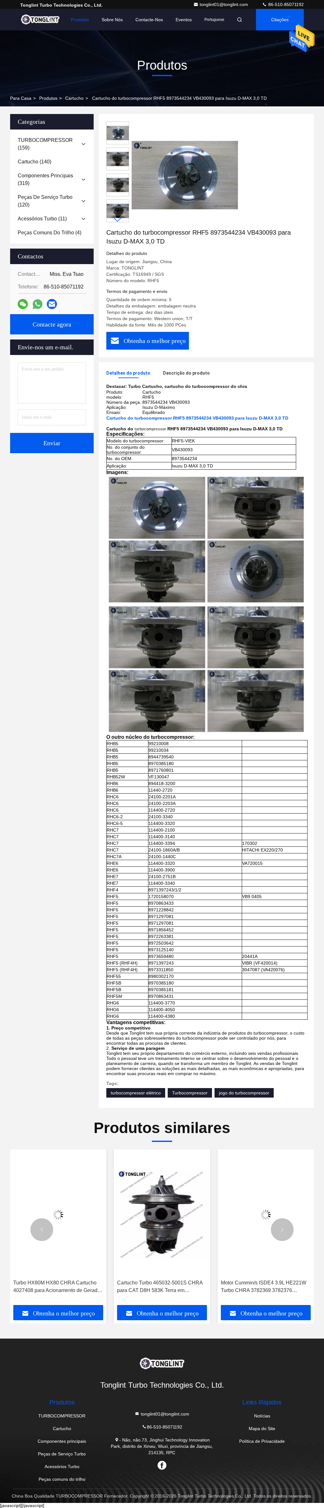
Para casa (20, 98)
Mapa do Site (262, 1428)
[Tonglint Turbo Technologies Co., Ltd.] (40, 19)
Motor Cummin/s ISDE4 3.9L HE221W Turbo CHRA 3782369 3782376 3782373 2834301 (159, 1287)
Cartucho (74, 98)
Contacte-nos (149, 19)
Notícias (262, 1415)
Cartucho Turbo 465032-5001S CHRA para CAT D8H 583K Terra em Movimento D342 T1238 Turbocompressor (56, 1287)
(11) (42, 218)
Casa (53, 19)
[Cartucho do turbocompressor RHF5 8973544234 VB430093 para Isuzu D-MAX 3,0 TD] (185, 175)
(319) (45, 179)
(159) (45, 143)
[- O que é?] (37, 304)
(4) (49, 232)
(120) (45, 200)
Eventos (184, 19)
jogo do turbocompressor (244, 1092)
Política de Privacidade (262, 1441)
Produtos (80, 19)
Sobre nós (112, 19)
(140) (34, 161)
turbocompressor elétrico (136, 1092)
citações (280, 19)
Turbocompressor (190, 1092)
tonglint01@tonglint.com (224, 4)
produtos (48, 98)
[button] (118, 219)
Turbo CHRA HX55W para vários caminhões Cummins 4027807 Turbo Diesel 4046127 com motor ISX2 (262, 1287)
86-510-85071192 (285, 4)
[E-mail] (52, 304)
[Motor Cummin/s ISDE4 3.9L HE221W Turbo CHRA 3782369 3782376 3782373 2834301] (162, 1215)
